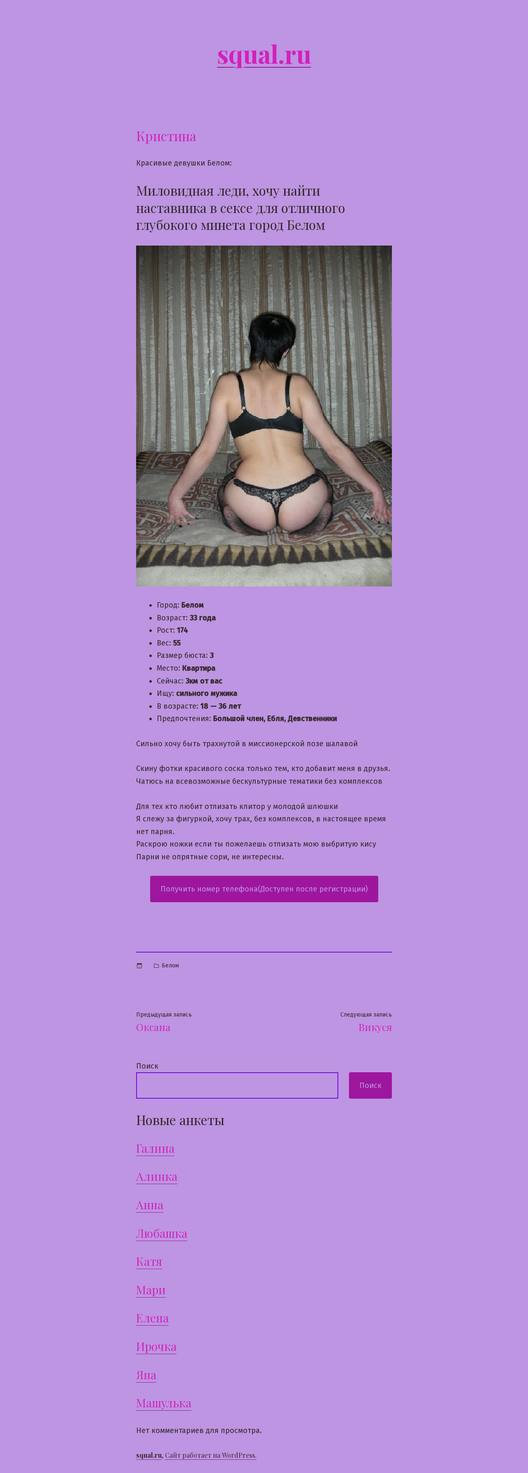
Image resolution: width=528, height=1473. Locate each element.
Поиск (147, 1066)
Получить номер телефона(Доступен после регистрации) (264, 889)
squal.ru (264, 53)
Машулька (163, 1402)
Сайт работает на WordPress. (211, 1455)
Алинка (156, 1176)
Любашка (161, 1233)
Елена (152, 1317)
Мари (151, 1289)
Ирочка (156, 1346)
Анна (149, 1204)
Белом (170, 965)
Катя (149, 1261)
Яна (146, 1374)
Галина (155, 1148)
